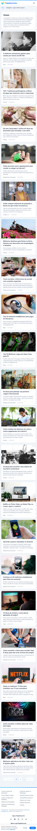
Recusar (25, 828)
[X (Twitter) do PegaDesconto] (22, 819)
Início (2, 7)
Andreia (5, 102)
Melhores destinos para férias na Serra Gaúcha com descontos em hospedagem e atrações (18, 243)
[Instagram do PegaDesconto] (18, 819)
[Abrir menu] (34, 3)
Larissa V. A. (6, 214)
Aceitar (33, 828)
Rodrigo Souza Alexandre (9, 177)
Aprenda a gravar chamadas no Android (18, 542)
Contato (22, 805)
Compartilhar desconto (26, 797)
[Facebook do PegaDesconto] (14, 819)
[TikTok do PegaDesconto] (26, 819)
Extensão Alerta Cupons (26, 795)
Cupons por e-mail (25, 800)
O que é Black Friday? (7, 795)
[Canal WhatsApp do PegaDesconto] (10, 819)
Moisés (5, 735)
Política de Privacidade (7, 802)
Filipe (4, 64)
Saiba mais (12, 829)
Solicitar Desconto (25, 802)
